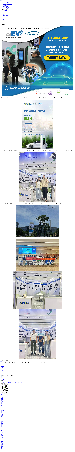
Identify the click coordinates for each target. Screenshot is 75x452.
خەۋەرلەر (2, 22)
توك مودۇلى (25, 382)
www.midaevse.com (5, 378)
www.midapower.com (5, 377)
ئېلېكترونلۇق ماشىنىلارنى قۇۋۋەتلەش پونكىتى (4, 382)
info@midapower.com (5, 376)
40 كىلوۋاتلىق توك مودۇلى (16, 382)
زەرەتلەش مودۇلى (12, 382)
